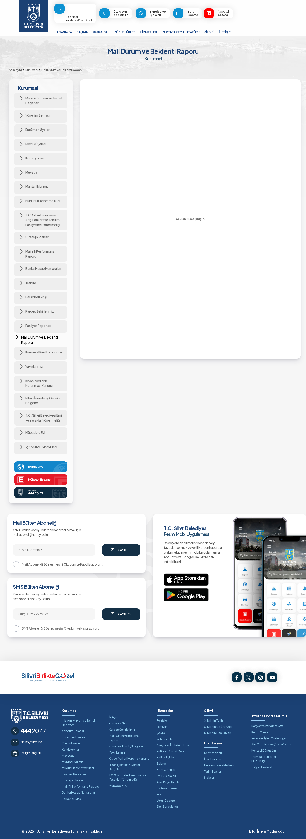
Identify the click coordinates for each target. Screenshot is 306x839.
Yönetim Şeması (73, 731)
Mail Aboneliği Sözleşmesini (42, 564)
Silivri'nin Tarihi (214, 720)
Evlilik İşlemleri (166, 776)
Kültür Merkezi (261, 732)
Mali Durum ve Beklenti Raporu (124, 738)
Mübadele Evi (118, 786)
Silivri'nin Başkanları (217, 733)
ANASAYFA (64, 32)
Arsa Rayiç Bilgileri (169, 782)
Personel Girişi (72, 799)
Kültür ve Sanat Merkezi (172, 751)
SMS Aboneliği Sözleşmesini (42, 628)
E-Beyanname (167, 788)
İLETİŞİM (225, 32)
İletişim (114, 717)
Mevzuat (68, 755)
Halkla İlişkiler (166, 757)
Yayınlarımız (117, 752)
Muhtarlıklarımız (72, 762)
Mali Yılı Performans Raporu (80, 786)
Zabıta (161, 763)
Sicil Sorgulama (167, 806)
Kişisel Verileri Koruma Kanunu (129, 758)
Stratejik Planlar (72, 780)
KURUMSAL (101, 32)
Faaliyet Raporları (74, 774)
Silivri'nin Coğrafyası (218, 726)
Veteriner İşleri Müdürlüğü (268, 738)
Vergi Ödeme (166, 800)
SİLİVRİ (209, 32)
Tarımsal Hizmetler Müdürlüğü (263, 759)
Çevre (161, 733)
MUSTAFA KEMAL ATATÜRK (181, 32)
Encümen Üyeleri (73, 737)
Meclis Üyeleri (71, 743)
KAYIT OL (121, 550)
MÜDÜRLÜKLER (125, 32)
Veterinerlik (164, 739)
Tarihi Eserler (212, 771)
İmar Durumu (212, 759)
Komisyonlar (70, 749)
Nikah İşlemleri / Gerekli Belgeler (124, 767)
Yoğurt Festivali (262, 767)
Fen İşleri (162, 720)
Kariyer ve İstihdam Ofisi (173, 745)
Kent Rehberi (213, 753)
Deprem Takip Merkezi (219, 765)
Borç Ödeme (166, 769)
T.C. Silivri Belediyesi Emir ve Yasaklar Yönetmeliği (127, 777)
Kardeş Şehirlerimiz (122, 729)
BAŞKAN (82, 32)
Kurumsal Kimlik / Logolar (126, 746)
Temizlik (162, 726)
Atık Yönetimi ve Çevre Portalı (271, 744)
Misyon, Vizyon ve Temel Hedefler (78, 723)
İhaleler (209, 777)
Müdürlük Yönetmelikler (78, 768)
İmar (159, 794)
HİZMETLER (148, 32)
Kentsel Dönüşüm (263, 750)
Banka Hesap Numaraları (79, 792)
